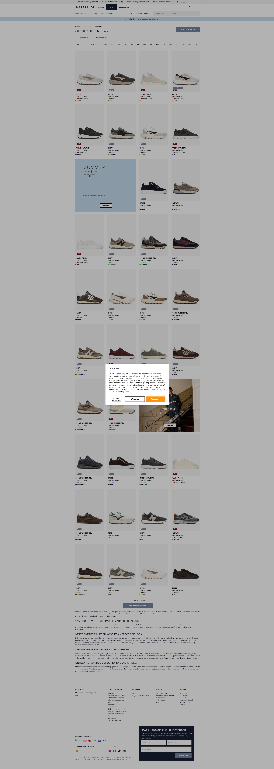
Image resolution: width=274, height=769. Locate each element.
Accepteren (155, 399)
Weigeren (135, 399)
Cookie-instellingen (116, 399)
